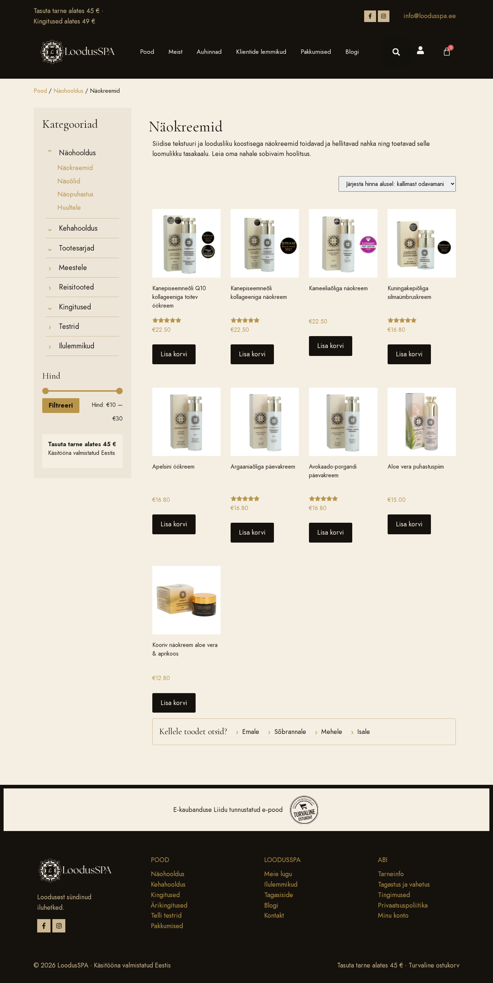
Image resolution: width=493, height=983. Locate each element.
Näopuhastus (75, 194)
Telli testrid (166, 915)
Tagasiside (278, 895)
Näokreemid (75, 168)
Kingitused (165, 895)
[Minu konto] (420, 50)
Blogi (352, 51)
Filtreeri (61, 405)
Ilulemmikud (280, 884)
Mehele (328, 732)
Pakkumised (316, 51)
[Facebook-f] (370, 16)
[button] (396, 52)
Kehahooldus (168, 884)
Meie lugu (278, 874)
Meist (175, 51)
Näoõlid (68, 181)
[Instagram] (383, 16)
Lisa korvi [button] (174, 354)
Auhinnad (209, 51)
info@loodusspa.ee (429, 16)
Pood (147, 51)
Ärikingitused (169, 905)
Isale (360, 732)
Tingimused (394, 895)
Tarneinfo (391, 874)
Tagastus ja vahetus (404, 884)
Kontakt (274, 915)
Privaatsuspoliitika (403, 905)
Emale (247, 732)
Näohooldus (68, 91)
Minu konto (393, 915)
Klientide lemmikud (261, 51)
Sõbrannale (287, 732)
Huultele (69, 208)
